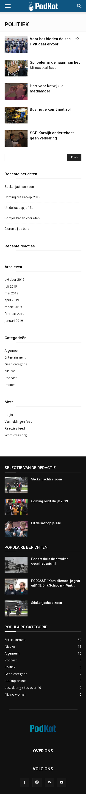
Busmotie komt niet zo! (50, 109)
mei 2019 (11, 293)
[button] (79, 6)
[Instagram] (37, 782)
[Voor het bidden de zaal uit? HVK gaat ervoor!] (16, 44)
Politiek (10, 385)
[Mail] (49, 782)
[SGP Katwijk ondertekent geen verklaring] (16, 138)
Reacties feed (15, 428)
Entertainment (15, 357)
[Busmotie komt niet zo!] (16, 115)
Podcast (11, 378)
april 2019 (12, 300)
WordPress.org (16, 435)
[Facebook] (24, 782)
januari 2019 (14, 320)
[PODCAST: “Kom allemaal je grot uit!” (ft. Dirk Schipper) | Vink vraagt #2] (16, 587)
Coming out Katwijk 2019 (22, 197)
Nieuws (10, 371)
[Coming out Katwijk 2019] (16, 507)
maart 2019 (13, 307)
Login (9, 414)
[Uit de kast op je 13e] (16, 529)
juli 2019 (11, 286)
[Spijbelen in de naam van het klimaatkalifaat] (16, 68)
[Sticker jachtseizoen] (16, 485)
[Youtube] (61, 782)
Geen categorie (16, 364)
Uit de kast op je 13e (19, 208)
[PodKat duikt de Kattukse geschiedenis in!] (16, 565)
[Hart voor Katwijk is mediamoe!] (16, 91)
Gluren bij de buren (18, 229)
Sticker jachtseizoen (19, 187)
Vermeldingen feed (18, 421)
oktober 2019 (15, 279)
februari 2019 (14, 314)
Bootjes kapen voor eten (22, 218)
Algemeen (12, 350)
